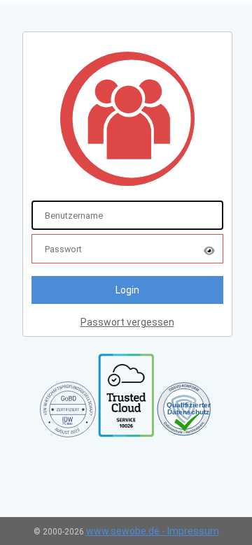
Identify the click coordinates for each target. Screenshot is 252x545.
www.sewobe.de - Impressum (152, 531)
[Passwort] (209, 249)
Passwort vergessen (127, 322)
